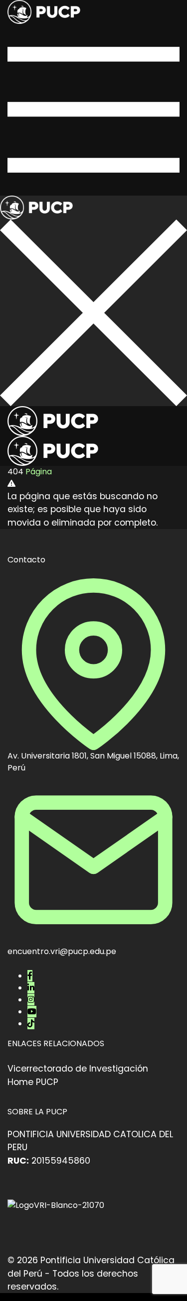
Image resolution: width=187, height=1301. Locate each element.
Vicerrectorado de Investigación (77, 1069)
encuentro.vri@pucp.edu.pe (61, 951)
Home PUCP (32, 1082)
